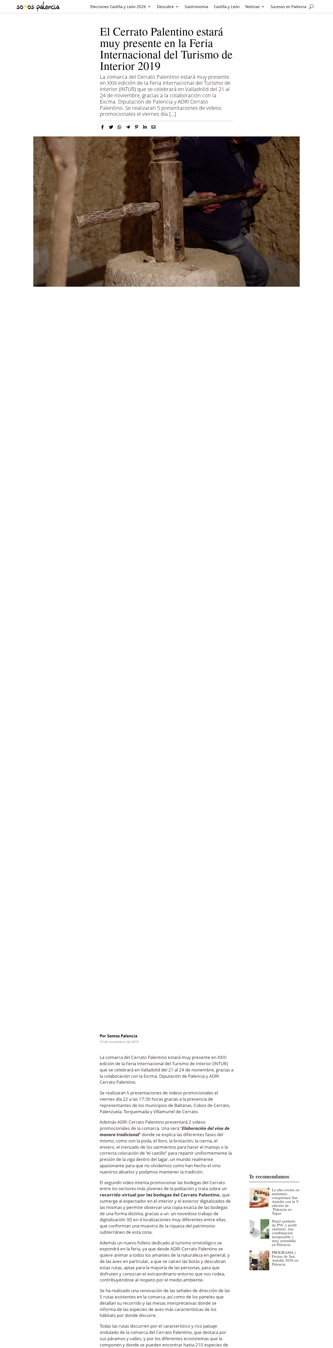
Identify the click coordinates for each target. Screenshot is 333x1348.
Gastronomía (196, 6)
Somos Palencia (122, 1035)
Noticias (252, 6)
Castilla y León (227, 6)
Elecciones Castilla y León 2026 (118, 6)
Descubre (165, 6)
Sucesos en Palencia (288, 6)
